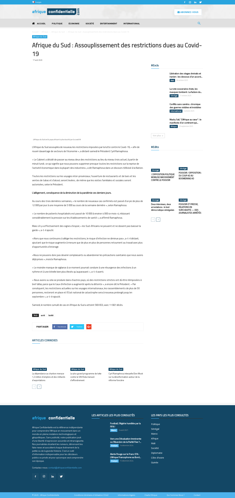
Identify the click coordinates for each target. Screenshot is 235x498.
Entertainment (108, 23)
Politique (57, 23)
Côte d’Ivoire (157, 457)
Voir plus (157, 135)
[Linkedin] (195, 2)
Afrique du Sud (58, 32)
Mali (172, 80)
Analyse (114, 445)
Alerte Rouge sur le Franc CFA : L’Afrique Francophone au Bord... (125, 455)
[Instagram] (190, 2)
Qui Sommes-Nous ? (175, 495)
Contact (197, 495)
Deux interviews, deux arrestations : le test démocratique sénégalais (162, 207)
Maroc (113, 430)
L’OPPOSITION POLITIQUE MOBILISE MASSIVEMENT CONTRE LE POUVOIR (163, 177)
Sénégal (174, 95)
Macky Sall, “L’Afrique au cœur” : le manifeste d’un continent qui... (185, 121)
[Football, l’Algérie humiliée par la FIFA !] (100, 427)
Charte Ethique (151, 495)
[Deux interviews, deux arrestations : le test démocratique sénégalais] (163, 193)
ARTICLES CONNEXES (45, 340)
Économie (74, 23)
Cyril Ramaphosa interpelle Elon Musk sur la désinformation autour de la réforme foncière (126, 377)
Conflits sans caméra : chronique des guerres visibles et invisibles (185, 105)
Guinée (154, 462)
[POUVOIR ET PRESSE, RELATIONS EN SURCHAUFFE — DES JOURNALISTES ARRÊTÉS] (191, 193)
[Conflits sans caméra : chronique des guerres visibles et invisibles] (159, 108)
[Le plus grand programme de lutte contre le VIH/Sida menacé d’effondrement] (87, 359)
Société (90, 23)
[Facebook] (184, 2)
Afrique (45, 32)
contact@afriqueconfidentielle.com (65, 467)
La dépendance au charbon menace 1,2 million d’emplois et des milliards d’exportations (48, 377)
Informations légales (126, 495)
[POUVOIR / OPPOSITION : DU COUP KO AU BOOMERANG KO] (191, 162)
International (131, 23)
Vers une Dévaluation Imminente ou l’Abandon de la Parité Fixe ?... (125, 440)
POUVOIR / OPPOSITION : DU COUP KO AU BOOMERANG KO (190, 175)
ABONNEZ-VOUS (189, 12)
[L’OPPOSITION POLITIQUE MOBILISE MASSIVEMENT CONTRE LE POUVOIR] (163, 163)
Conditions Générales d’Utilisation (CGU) (91, 495)
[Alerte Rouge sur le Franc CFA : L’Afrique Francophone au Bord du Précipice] (100, 457)
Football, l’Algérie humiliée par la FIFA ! (125, 425)
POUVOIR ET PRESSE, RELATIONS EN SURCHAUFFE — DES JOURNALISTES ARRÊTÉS (190, 208)
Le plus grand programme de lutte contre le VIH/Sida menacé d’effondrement (85, 377)
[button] (199, 23)
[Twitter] (200, 2)
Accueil (41, 23)
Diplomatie (156, 452)
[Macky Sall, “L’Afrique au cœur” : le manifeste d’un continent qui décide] (159, 123)
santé (43, 315)
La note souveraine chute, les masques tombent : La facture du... (186, 90)
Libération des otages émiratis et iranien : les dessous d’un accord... (186, 75)
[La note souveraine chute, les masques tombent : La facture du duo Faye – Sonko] (159, 92)
